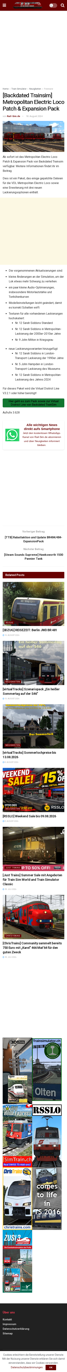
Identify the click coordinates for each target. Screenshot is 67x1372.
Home (6, 89)
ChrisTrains (13, 936)
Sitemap (8, 1333)
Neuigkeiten (35, 89)
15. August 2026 (11, 635)
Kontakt (7, 1319)
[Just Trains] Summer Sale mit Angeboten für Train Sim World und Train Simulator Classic (32, 879)
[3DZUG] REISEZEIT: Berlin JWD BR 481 (30, 630)
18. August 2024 (34, 116)
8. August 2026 (11, 762)
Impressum (9, 1324)
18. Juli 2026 (10, 889)
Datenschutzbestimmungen (27, 1367)
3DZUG (9, 623)
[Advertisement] (33, 48)
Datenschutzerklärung (16, 1328)
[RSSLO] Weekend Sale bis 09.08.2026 (29, 816)
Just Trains (13, 868)
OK (51, 1367)
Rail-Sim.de (13, 116)
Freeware (48, 89)
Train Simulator (18, 89)
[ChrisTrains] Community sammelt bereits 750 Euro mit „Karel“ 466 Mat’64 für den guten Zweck (32, 947)
